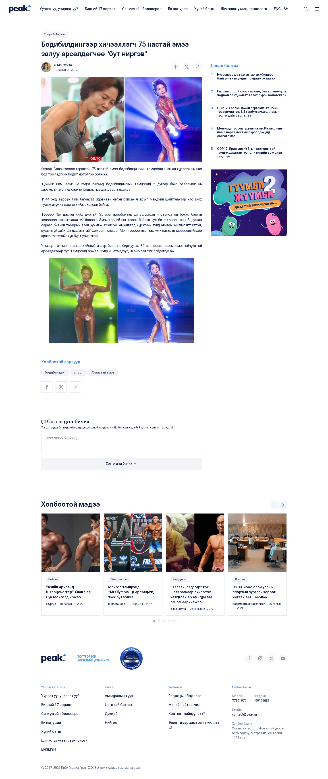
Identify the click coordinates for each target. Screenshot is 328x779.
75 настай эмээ (102, 372)
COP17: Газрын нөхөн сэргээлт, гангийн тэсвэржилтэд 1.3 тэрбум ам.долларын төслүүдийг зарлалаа (248, 111)
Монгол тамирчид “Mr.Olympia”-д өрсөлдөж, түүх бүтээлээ (131, 592)
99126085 (262, 700)
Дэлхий (240, 579)
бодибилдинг (55, 372)
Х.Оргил (51, 604)
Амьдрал (179, 579)
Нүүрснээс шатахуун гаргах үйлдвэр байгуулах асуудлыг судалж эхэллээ (246, 76)
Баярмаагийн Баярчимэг (249, 604)
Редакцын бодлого (184, 696)
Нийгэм (53, 579)
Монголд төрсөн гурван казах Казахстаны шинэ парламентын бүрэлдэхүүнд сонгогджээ (250, 132)
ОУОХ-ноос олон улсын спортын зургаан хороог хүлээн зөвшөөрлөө (254, 592)
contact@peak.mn (245, 714)
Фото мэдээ (119, 579)
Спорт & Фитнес (55, 34)
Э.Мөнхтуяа (63, 65)
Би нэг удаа (178, 9)
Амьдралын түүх (119, 696)
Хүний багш (204, 9)
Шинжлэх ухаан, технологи (244, 9)
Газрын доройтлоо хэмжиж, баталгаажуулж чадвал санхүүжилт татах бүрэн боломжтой (251, 93)
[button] (305, 9)
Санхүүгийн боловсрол (141, 9)
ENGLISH (281, 9)
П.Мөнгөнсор (117, 604)
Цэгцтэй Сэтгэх (118, 705)
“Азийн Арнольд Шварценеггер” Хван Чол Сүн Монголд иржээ (68, 592)
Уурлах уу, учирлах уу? (59, 9)
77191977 (239, 700)
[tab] (154, 621)
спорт (78, 372)
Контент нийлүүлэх (185, 714)
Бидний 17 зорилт (100, 9)
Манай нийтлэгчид (184, 705)
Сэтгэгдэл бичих (119, 463)
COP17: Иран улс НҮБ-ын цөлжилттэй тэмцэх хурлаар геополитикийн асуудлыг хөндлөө (249, 152)
